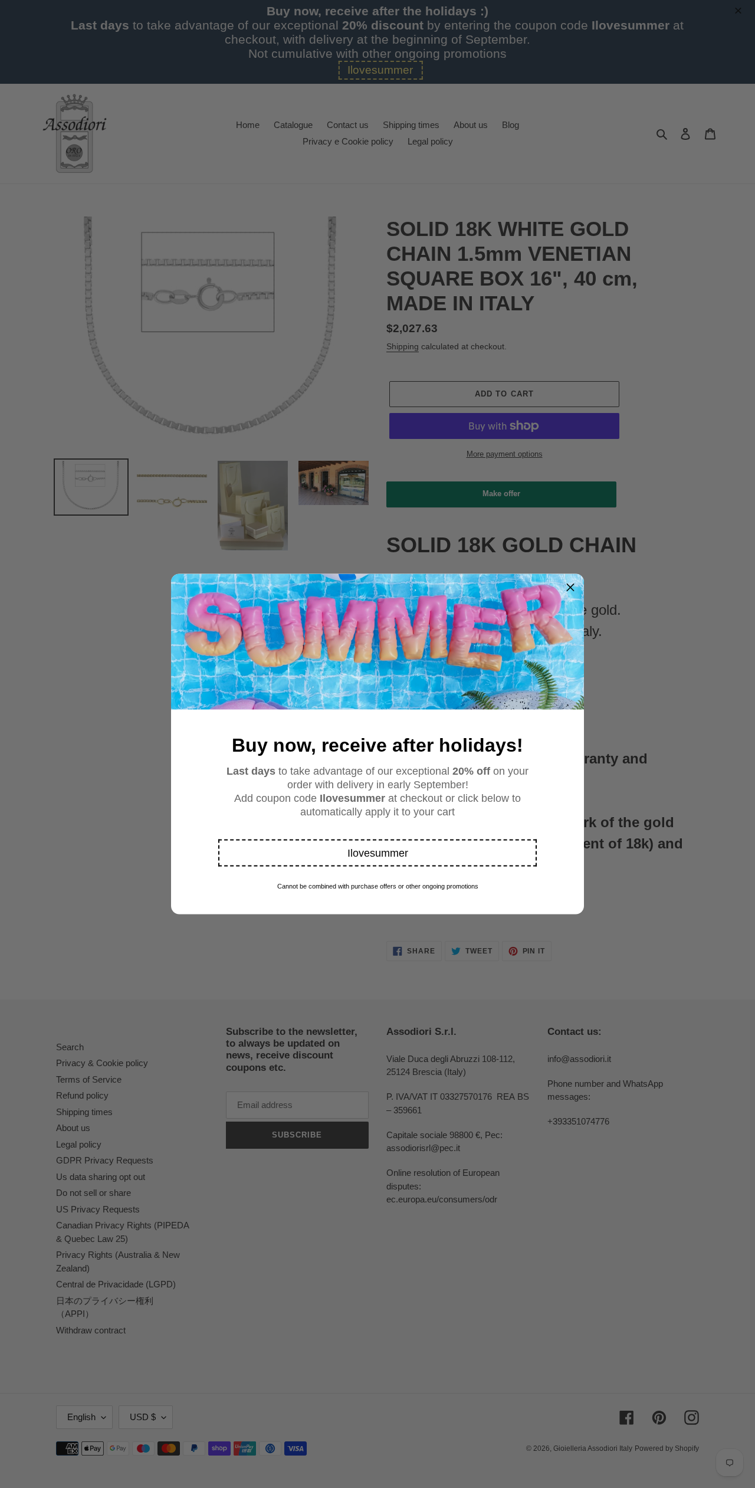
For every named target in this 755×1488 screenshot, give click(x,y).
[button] (377, 853)
